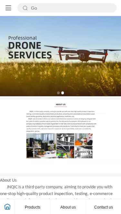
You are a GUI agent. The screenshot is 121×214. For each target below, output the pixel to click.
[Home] (7, 206)
